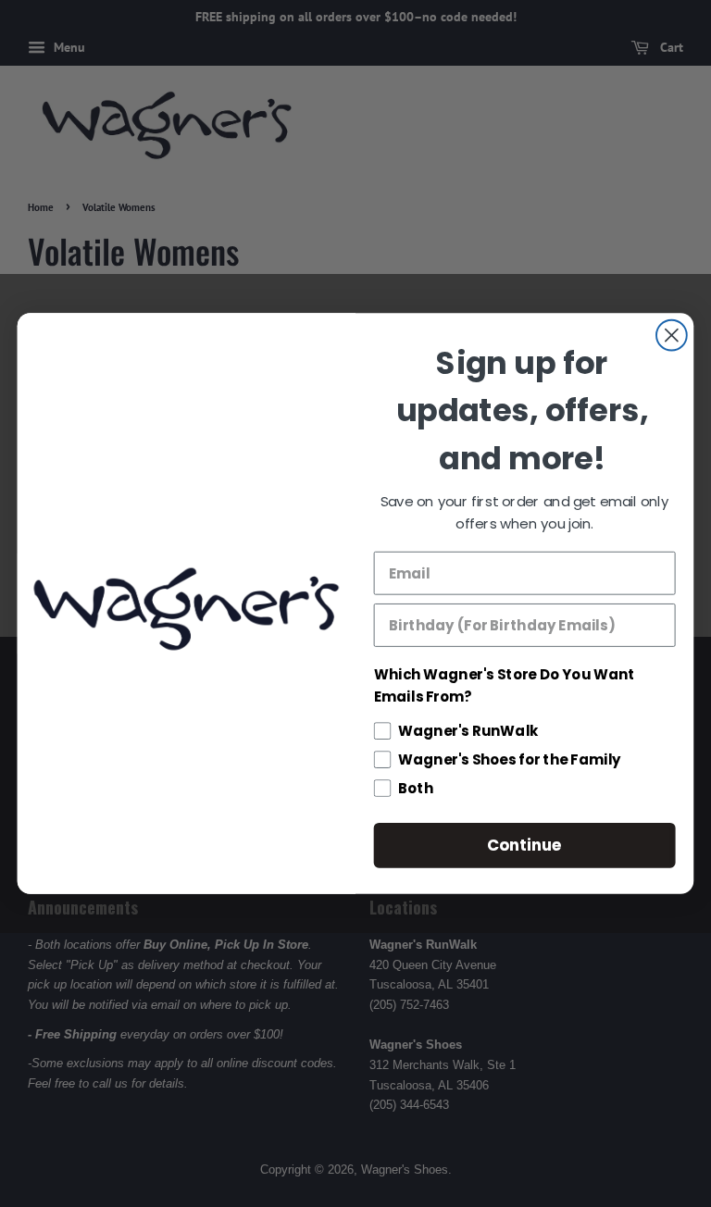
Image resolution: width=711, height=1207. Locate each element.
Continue (524, 844)
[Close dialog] (671, 335)
